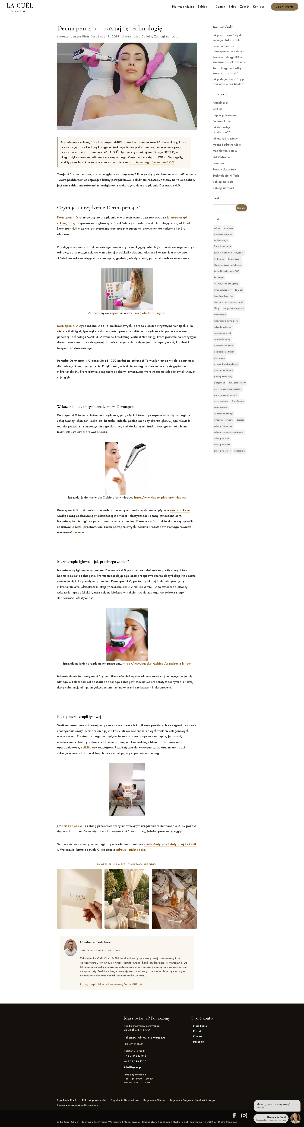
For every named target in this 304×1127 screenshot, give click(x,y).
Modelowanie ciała (225, 151)
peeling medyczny (223, 376)
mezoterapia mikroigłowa (226, 320)
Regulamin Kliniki (67, 1100)
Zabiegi (203, 7)
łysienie (79, 532)
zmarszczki (239, 450)
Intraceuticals (234, 259)
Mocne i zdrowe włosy (227, 145)
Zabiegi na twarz (166, 36)
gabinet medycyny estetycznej (228, 252)
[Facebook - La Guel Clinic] (234, 1116)
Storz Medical (220, 407)
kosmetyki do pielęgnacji (226, 283)
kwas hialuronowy (223, 289)
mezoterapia (220, 314)
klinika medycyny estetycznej (228, 265)
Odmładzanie (221, 157)
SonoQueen (238, 401)
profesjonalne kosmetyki (226, 395)
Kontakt (258, 7)
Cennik (220, 7)
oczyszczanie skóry (223, 345)
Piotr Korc (89, 36)
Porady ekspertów (224, 169)
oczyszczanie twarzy (224, 351)
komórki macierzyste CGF (226, 271)
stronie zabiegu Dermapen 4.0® (151, 162)
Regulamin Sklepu (154, 1100)
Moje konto (200, 1026)
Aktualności (130, 36)
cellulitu (86, 747)
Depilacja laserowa (225, 115)
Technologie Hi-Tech (226, 176)
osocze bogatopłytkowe (226, 364)
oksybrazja (219, 358)
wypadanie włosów (223, 419)
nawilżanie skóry (222, 339)
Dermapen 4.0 (67, 217)
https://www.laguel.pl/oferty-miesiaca (160, 497)
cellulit (217, 228)
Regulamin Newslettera (125, 1100)
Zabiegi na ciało (223, 182)
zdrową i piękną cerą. (131, 849)
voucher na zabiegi (223, 413)
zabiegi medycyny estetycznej (228, 432)
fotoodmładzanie (222, 246)
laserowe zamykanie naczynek (228, 302)
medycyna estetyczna (233, 308)
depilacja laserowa (223, 234)
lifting (216, 308)
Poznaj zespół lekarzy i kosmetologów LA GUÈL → (111, 984)
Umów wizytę (285, 7)
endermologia (221, 240)
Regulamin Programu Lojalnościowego (192, 1100)
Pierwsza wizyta (183, 7)
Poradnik (218, 163)
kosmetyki (219, 277)
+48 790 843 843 (135, 1056)
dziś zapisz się (72, 826)
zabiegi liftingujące (223, 426)
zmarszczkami (180, 510)
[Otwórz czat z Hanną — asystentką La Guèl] (295, 1118)
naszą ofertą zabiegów (149, 313)
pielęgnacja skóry (237, 382)
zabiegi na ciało (222, 438)
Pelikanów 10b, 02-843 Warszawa (144, 1038)
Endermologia (222, 121)
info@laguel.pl (132, 1067)
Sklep (232, 7)
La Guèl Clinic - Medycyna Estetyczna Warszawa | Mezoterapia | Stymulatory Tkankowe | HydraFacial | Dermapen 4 (133, 1122)
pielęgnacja (219, 382)
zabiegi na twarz (222, 444)
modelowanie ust (222, 333)
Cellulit (146, 36)
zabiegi (240, 419)
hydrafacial (219, 259)
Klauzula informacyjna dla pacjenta (77, 1105)
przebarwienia (221, 401)
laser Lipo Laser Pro (223, 296)
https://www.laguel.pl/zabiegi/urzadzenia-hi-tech (157, 663)
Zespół (244, 7)
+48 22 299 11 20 (135, 1061)
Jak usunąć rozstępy (225, 138)
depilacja (228, 228)
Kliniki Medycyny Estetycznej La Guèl (170, 844)
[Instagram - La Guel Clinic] (244, 1116)
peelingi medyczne (223, 370)
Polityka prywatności (94, 1100)
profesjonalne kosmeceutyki (228, 389)
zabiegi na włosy (222, 450)
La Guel (239, 289)
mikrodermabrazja (222, 327)
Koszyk (197, 1031)
